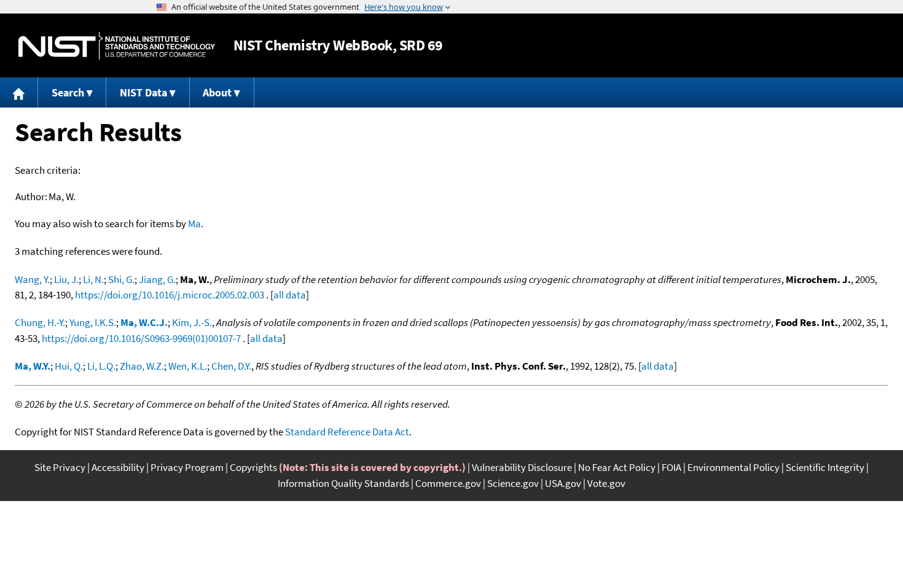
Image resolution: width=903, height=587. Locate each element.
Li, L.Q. (101, 366)
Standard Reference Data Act (347, 431)
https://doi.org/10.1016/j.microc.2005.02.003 (169, 294)
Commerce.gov (448, 483)
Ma (194, 223)
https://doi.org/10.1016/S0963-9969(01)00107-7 (141, 338)
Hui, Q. (69, 366)
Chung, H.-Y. (40, 322)
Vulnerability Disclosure (522, 467)
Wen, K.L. (187, 366)
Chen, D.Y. (231, 366)
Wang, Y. (32, 279)
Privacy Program (187, 467)
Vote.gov (606, 483)
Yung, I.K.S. (92, 322)
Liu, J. (66, 279)
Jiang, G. (157, 279)
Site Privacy (59, 467)
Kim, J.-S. (192, 322)
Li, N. (93, 279)
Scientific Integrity (825, 467)
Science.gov (513, 483)
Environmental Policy (733, 467)
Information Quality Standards (343, 483)
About (217, 92)
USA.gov (563, 483)
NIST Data (143, 92)
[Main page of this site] (19, 92)
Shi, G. (121, 279)
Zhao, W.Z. (142, 366)
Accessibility (118, 467)
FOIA (671, 467)
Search (68, 92)
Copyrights (253, 467)
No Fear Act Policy (616, 467)
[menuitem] (19, 92)
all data (289, 294)
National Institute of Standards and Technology (116, 46)
